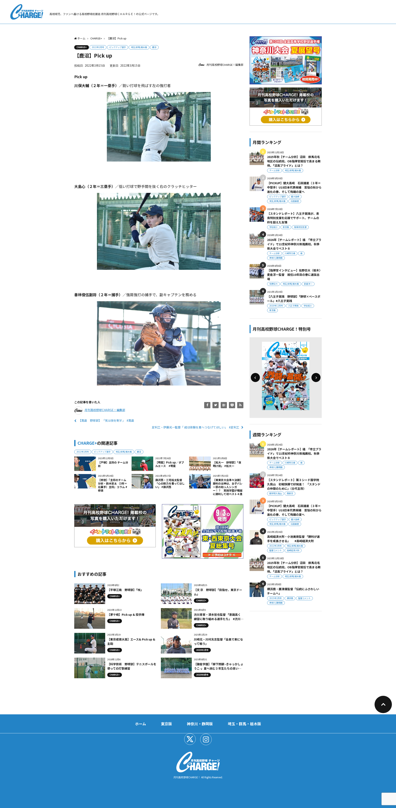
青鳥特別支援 (300, 227)
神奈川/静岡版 (276, 257)
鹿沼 (154, 47)
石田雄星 (295, 201)
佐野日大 (273, 283)
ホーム (140, 723)
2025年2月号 (275, 598)
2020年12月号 (276, 305)
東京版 (286, 227)
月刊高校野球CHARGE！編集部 (224, 65)
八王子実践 (293, 305)
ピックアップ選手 (117, 47)
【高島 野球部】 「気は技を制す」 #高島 (106, 420)
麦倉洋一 (308, 283)
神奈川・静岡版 (200, 723)
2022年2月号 (98, 47)
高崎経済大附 (293, 550)
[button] (255, 377)
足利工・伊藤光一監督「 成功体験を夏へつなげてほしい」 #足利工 (195, 427)
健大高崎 (295, 196)
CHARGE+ (82, 47)
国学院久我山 (275, 493)
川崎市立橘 (290, 253)
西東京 (290, 493)
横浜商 (290, 598)
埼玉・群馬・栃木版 (244, 723)
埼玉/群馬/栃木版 (139, 47)
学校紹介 (273, 227)
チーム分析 (274, 170)
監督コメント (275, 550)
